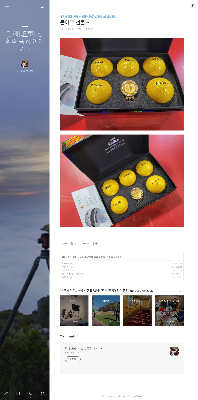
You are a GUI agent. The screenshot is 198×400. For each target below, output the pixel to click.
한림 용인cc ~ (67, 270)
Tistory (139, 396)
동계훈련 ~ (66, 267)
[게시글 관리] (75, 243)
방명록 (18, 394)
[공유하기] (71, 243)
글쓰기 (6, 394)
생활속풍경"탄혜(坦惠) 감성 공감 (93, 257)
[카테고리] (7, 7)
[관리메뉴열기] (192, 5)
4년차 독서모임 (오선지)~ (71, 274)
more (181, 291)
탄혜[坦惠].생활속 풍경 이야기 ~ (24, 41)
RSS (31, 394)
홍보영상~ (65, 263)
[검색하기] (42, 6)
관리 (43, 394)
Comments (68, 336)
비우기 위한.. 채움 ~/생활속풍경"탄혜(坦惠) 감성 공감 (88, 16)
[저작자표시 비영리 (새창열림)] (95, 243)
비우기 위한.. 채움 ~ (70, 257)
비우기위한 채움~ (73, 353)
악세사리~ (65, 277)
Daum (121, 396)
